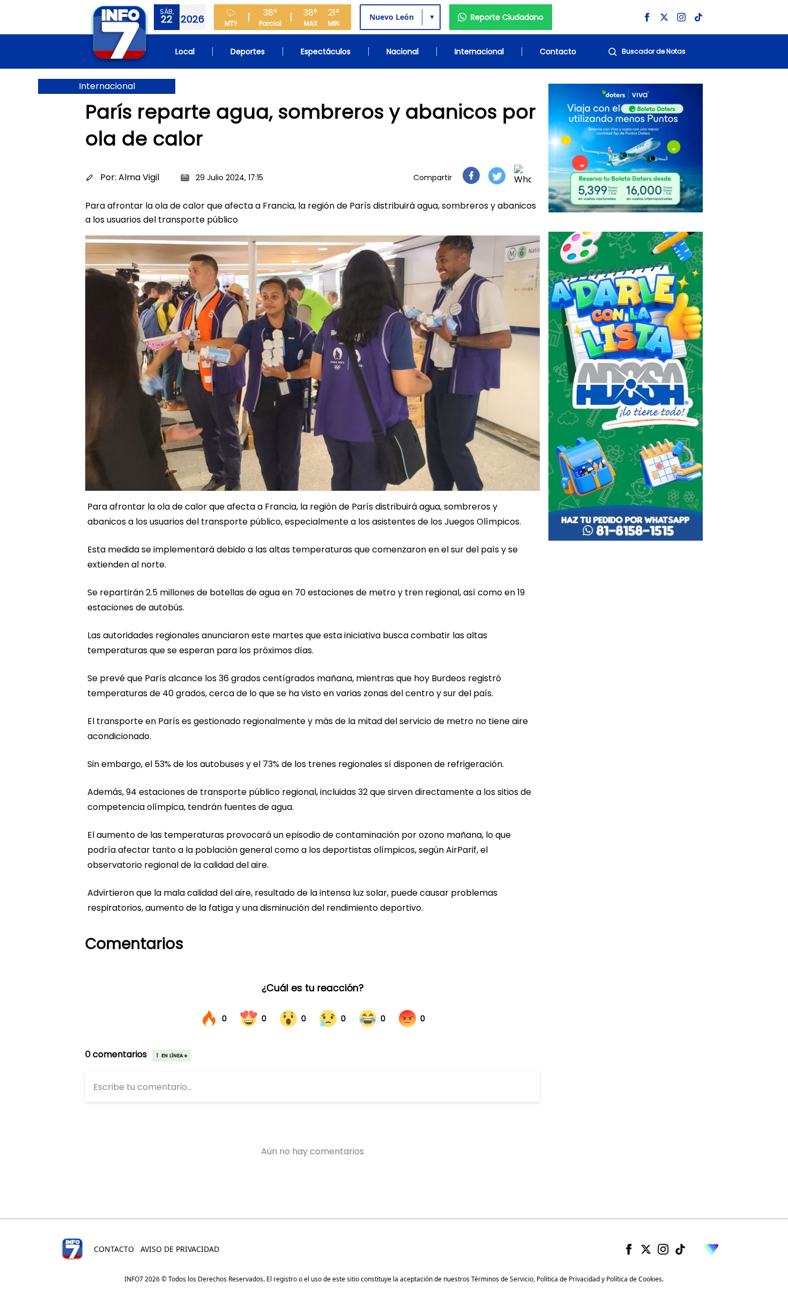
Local (185, 51)
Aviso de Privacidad (179, 1249)
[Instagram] (663, 1249)
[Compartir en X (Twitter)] (496, 176)
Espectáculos (326, 51)
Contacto (558, 51)
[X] (646, 1249)
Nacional (402, 51)
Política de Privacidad (568, 1279)
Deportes (248, 51)
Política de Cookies (634, 1279)
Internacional (479, 51)
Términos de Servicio (502, 1279)
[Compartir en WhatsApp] (522, 175)
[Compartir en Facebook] (471, 175)
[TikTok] (680, 1249)
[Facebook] (628, 1249)
